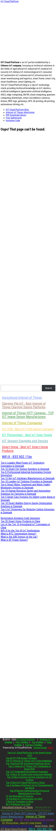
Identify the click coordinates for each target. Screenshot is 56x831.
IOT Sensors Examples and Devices (25, 441)
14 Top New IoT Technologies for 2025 (24, 799)
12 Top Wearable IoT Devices (19, 796)
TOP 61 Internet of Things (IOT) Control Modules (29, 760)
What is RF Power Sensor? (14, 539)
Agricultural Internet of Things (22, 398)
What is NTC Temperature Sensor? (18, 533)
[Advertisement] (28, 30)
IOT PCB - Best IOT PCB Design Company (28, 429)
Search (48, 388)
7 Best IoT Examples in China (19, 801)
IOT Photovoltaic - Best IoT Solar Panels (27, 435)
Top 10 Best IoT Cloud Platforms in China (25, 782)
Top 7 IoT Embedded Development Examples (27, 771)
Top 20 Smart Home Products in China (20, 521)
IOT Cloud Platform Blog (17, 109)
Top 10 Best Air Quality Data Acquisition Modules (29, 774)
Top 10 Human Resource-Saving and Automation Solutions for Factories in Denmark (25, 492)
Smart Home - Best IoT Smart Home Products (25, 449)
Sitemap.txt (45, 739)
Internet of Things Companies (22, 423)
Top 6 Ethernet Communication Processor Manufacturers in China (29, 792)
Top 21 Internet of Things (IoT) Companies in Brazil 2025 (29, 767)
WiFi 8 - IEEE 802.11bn (17, 457)
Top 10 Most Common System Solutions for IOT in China (29, 778)
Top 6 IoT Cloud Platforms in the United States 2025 (29, 754)
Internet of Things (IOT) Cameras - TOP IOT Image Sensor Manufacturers (28, 415)
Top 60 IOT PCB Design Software (21, 758)
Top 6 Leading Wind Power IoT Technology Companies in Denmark (22, 464)
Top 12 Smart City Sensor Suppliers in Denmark (25, 469)
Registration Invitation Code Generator (20, 518)
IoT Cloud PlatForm (10, 1)
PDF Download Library (16, 115)
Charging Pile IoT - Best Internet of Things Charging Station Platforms (24, 405)
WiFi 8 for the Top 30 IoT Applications (20, 530)
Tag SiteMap (37, 742)
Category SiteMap (33, 745)
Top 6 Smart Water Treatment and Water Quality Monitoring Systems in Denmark (25, 486)
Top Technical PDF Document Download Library (28, 763)
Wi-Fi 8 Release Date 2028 (18, 804)
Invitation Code (13, 120)
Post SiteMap (22, 742)
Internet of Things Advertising (20, 112)
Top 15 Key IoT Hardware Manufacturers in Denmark (28, 478)
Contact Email (40, 747)
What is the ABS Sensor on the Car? (19, 536)
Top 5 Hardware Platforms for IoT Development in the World (29, 786)
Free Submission (14, 117)
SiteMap (8, 742)
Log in (50, 747)
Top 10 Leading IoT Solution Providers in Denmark (26, 481)
